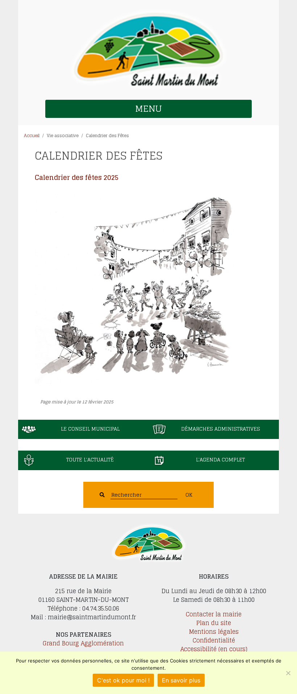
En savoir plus (181, 680)
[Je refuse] (288, 673)
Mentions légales (214, 632)
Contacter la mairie (214, 614)
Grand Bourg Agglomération (83, 643)
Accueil (31, 135)
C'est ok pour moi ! (123, 680)
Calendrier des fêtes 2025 (76, 177)
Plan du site (213, 623)
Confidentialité (214, 640)
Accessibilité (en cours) (213, 649)
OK (188, 494)
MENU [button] (148, 108)
